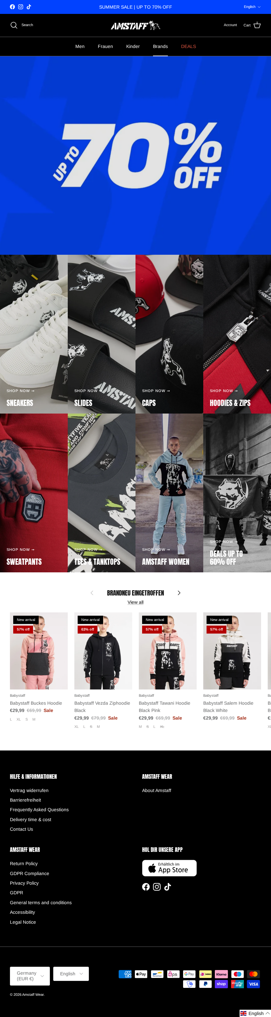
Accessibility (22, 912)
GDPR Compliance (29, 873)
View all (135, 602)
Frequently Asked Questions (39, 809)
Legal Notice (23, 922)
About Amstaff (156, 790)
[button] (255, 1013)
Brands (160, 46)
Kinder (133, 46)
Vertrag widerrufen (29, 790)
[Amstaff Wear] (135, 25)
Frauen (105, 46)
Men (80, 46)
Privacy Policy (24, 883)
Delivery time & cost (30, 819)
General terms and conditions (41, 902)
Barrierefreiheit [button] (25, 800)
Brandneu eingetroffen (135, 593)
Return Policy (24, 863)
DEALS (188, 46)
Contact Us (21, 829)
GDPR (16, 892)
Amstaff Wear (33, 994)
